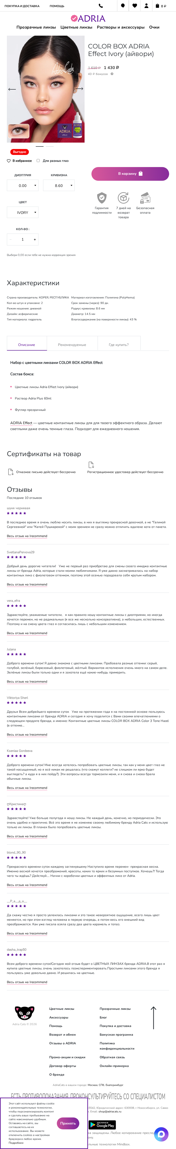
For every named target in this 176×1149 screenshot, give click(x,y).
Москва (92, 1085)
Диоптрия (22, 175)
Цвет (23, 202)
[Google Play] (102, 1124)
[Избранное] (134, 6)
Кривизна (59, 175)
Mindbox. (123, 1144)
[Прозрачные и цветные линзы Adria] (91, 19)
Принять (68, 1123)
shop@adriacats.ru (110, 1111)
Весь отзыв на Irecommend (27, 536)
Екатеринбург (114, 1085)
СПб (101, 1085)
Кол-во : (22, 229)
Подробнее (16, 1143)
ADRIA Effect (21, 423)
